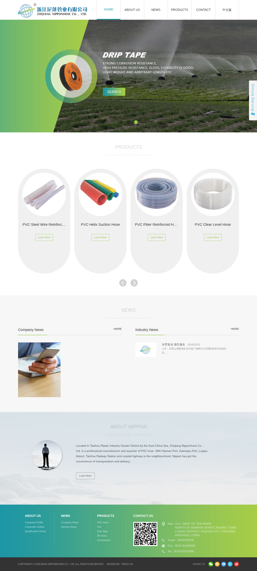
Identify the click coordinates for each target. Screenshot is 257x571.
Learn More (85, 475)
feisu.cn (127, 564)
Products (179, 9)
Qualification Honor (35, 531)
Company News (70, 522)
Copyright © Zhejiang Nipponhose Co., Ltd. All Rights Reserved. (61, 564)
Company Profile (34, 522)
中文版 (227, 9)
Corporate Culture (35, 527)
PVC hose (103, 522)
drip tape (102, 531)
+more (117, 329)
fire (99, 527)
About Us (132, 9)
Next (230, 76)
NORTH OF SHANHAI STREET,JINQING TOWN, (206, 527)
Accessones (103, 540)
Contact (203, 9)
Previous (27, 76)
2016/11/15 (194, 344)
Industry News (68, 527)
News (155, 9)
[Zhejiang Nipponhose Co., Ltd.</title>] (38, 10)
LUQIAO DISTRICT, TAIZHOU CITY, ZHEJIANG (205, 531)
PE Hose (102, 535)
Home (108, 9)
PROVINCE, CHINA (187, 535)
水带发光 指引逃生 (173, 344)
